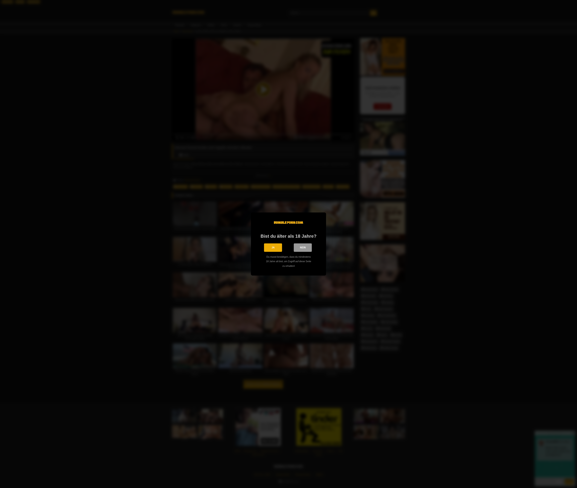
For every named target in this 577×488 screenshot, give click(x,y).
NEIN (303, 247)
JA (273, 247)
